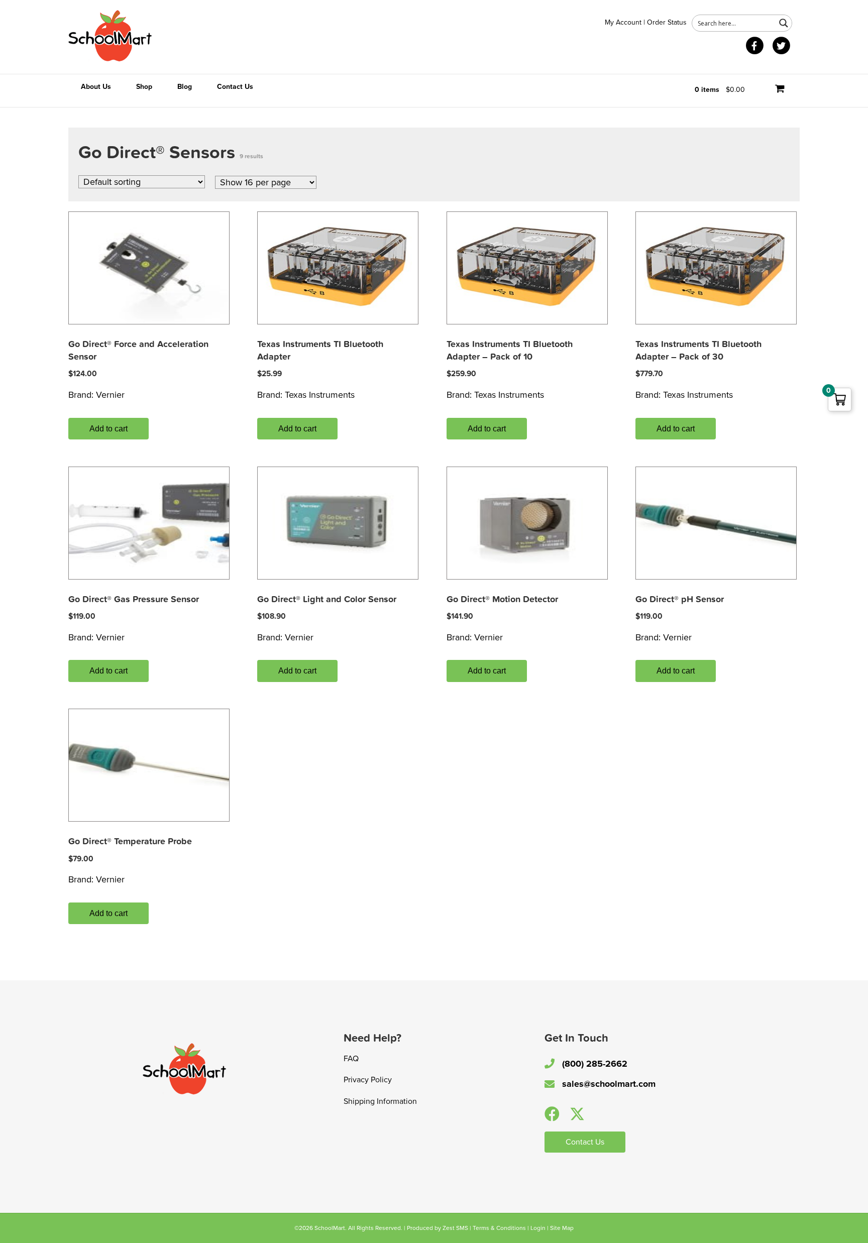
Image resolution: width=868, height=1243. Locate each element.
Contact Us (235, 86)
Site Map (562, 1227)
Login (538, 1227)
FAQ (351, 1059)
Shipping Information (380, 1101)
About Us (96, 86)
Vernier (110, 394)
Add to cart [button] (108, 428)
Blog (184, 86)
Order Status (667, 22)
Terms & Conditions (499, 1227)
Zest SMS (455, 1227)
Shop (144, 86)
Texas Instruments (320, 394)
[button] (552, 1113)
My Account (623, 22)
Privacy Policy (368, 1080)
